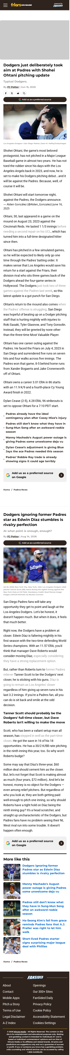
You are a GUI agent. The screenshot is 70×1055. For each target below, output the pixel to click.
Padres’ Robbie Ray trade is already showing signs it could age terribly (31, 459)
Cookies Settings (44, 1023)
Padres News (20, 489)
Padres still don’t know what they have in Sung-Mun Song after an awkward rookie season (36, 427)
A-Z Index (9, 1023)
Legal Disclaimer (14, 1016)
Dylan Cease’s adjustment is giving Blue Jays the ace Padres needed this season (35, 449)
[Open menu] (5, 5)
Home (6, 489)
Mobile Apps (11, 998)
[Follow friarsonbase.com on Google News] (61, 475)
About (7, 985)
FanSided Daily (43, 998)
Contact (8, 991)
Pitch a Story (11, 1004)
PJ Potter (13, 87)
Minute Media (20, 1032)
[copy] (24, 93)
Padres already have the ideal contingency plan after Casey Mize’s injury (36, 415)
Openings (39, 985)
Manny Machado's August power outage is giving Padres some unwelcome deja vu (36, 439)
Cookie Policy (42, 1010)
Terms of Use (12, 1010)
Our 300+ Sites (43, 991)
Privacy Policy (42, 1004)
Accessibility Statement (49, 1016)
